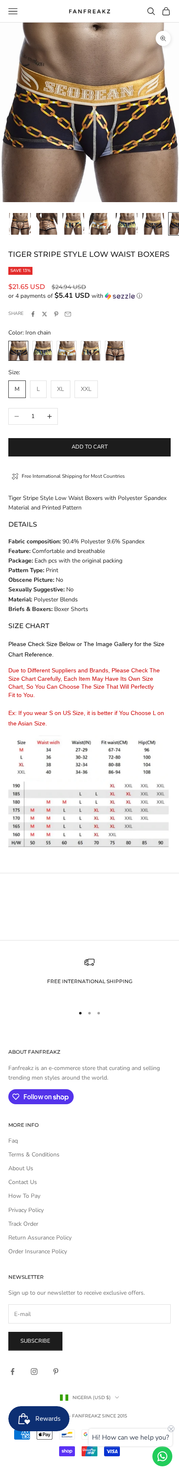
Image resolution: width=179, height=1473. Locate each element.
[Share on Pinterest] (56, 314)
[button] (89, 296)
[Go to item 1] (20, 224)
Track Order (23, 1224)
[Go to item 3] (73, 224)
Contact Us (22, 1182)
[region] (89, 978)
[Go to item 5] (126, 224)
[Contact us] (162, 1456)
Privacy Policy (26, 1210)
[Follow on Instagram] (34, 1371)
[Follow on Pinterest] (56, 1371)
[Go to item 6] (153, 224)
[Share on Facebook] (33, 314)
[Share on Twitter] (44, 314)
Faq (13, 1141)
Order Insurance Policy (37, 1251)
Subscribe (35, 1341)
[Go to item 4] (100, 224)
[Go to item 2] (46, 224)
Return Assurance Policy (40, 1238)
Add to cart (90, 447)
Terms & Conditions (34, 1155)
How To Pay (24, 1196)
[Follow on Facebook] (12, 1371)
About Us (20, 1168)
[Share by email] (68, 314)
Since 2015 (114, 1416)
